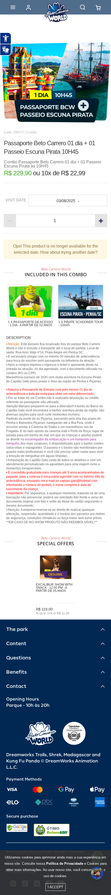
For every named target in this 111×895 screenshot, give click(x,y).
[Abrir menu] (13, 7)
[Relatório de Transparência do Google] (17, 830)
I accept (55, 887)
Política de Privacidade (64, 863)
